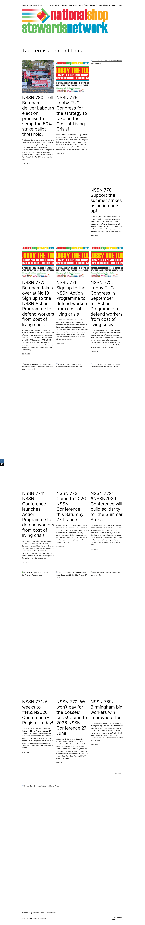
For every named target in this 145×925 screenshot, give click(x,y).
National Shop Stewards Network (34, 5)
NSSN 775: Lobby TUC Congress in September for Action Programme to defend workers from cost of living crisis (107, 303)
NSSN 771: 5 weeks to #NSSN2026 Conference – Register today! (37, 712)
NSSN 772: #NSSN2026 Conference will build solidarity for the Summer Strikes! (107, 506)
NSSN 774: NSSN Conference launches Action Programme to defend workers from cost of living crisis (38, 514)
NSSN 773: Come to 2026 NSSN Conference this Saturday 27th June (71, 506)
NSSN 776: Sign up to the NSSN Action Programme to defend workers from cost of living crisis (72, 298)
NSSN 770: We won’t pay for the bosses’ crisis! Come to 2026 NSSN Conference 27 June (71, 717)
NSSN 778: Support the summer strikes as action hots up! (106, 200)
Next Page (118, 773)
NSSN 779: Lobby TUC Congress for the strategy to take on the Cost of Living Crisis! (71, 113)
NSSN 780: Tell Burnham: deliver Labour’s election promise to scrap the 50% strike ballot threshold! (38, 116)
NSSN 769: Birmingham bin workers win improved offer (106, 709)
